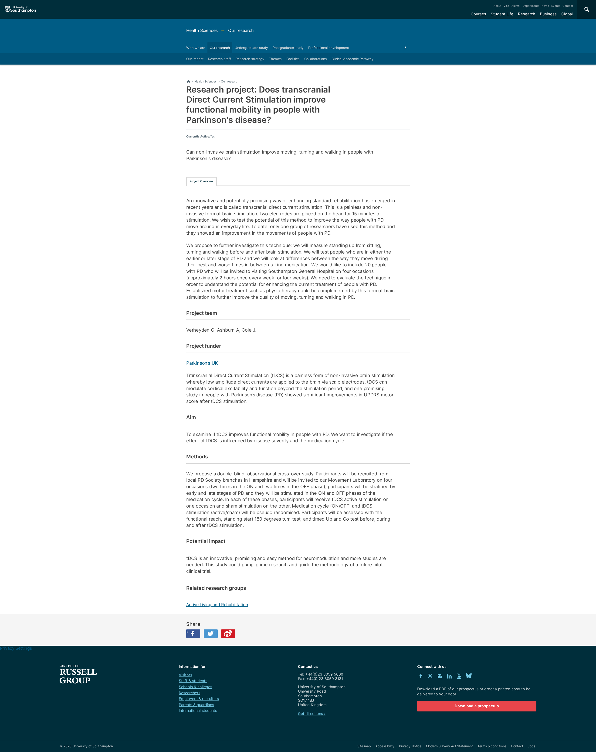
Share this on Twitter (211, 633)
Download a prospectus (477, 706)
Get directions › (311, 713)
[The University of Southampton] (20, 9)
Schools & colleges (195, 686)
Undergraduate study (251, 48)
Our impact (194, 59)
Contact (567, 5)
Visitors (185, 675)
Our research (241, 30)
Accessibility (385, 746)
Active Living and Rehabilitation (217, 604)
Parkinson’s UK (202, 363)
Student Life (502, 14)
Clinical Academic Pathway (352, 59)
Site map (364, 746)
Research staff (219, 59)
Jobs (531, 746)
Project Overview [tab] (201, 181)
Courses (478, 14)
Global (567, 14)
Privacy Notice (410, 746)
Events (555, 5)
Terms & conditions (491, 746)
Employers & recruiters (199, 698)
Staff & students (193, 680)
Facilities (293, 59)
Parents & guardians (196, 704)
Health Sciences (202, 30)
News (545, 5)
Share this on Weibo (228, 633)
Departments (531, 5)
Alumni (515, 5)
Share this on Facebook (187, 631)
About (497, 5)
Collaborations (315, 59)
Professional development (328, 48)
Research (526, 14)
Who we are (195, 48)
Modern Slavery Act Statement (449, 746)
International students (198, 710)
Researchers (189, 692)
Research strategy (250, 59)
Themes (275, 59)
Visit (506, 5)
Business (548, 14)
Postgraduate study (288, 48)
